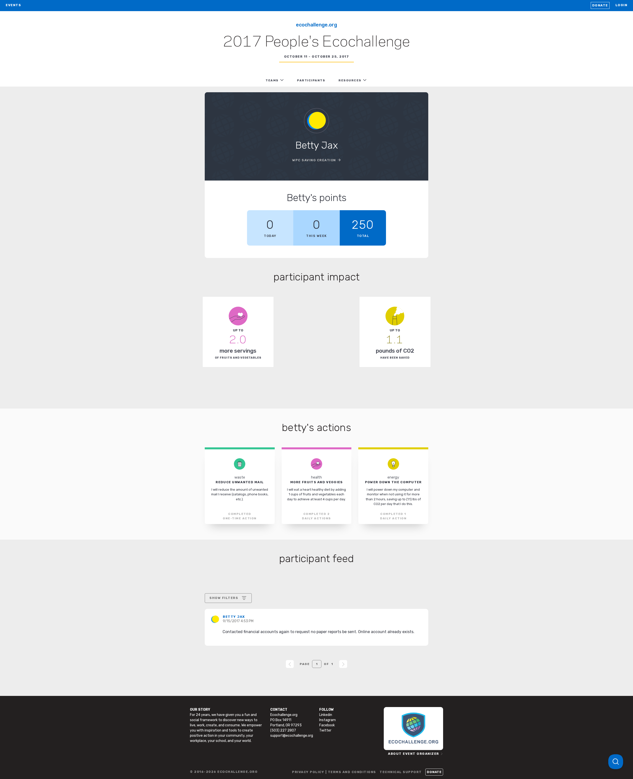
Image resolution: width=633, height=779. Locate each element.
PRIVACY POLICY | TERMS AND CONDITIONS (334, 772)
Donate (600, 5)
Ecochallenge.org (316, 25)
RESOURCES (350, 80)
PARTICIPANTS (311, 80)
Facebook (327, 725)
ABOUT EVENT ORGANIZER (413, 754)
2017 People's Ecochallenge (316, 42)
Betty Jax (234, 617)
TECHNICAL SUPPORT (401, 772)
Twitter (325, 730)
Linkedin (325, 715)
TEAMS (272, 80)
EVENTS (13, 5)
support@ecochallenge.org (291, 735)
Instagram (327, 720)
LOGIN (621, 5)
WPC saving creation (314, 160)
